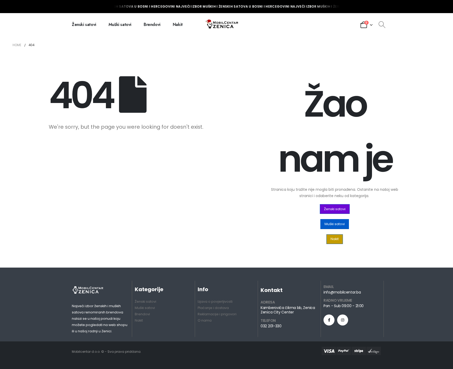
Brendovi (152, 24)
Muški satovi (120, 24)
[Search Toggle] (382, 24)
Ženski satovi (84, 24)
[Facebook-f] (329, 319)
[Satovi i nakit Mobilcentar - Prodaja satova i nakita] (222, 24)
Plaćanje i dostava (213, 308)
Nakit (178, 24)
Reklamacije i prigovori (217, 314)
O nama (205, 320)
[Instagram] (342, 319)
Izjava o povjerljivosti (215, 301)
